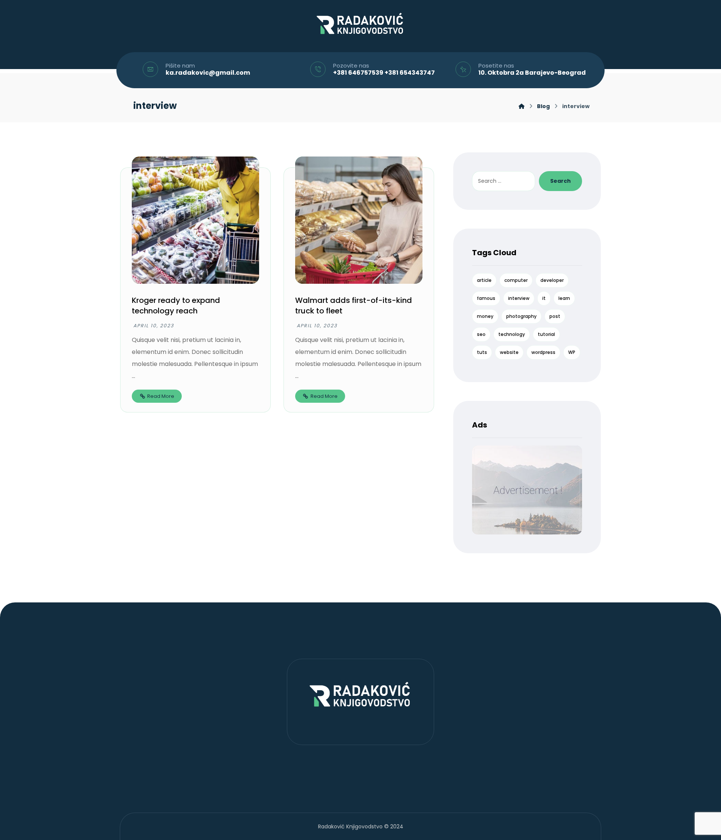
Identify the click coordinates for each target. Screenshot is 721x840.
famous (486, 298)
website (509, 352)
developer (552, 280)
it (544, 298)
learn (564, 298)
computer (516, 280)
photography (521, 316)
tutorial (546, 334)
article (484, 280)
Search (560, 181)
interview (518, 298)
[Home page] (522, 106)
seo (481, 334)
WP (571, 352)
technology (511, 334)
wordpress (543, 352)
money (485, 316)
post (554, 316)
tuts (482, 352)
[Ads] (527, 490)
